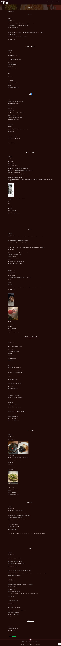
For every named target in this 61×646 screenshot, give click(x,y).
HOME (9, 11)
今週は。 (30, 14)
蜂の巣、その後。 (30, 152)
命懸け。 (30, 229)
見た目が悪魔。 (30, 430)
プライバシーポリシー (35, 641)
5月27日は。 (30, 621)
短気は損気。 (30, 502)
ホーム (48, 2)
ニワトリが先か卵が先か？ (30, 336)
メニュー (57, 2)
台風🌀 (30, 94)
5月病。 (30, 548)
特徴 (52, 2)
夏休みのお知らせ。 (30, 46)
